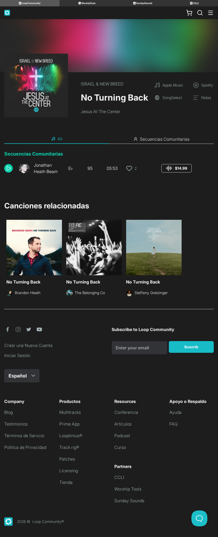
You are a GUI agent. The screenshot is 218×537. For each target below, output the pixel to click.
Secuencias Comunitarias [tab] (165, 139)
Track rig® (69, 447)
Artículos (123, 424)
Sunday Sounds (129, 500)
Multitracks (70, 412)
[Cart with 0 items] (189, 13)
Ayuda (175, 412)
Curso (120, 447)
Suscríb (191, 347)
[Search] (200, 13)
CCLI (119, 477)
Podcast (122, 435)
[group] (176, 168)
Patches (67, 459)
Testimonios (16, 424)
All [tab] (59, 138)
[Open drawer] (210, 13)
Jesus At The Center (100, 111)
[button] (9, 168)
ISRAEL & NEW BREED (102, 84)
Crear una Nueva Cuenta (28, 345)
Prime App (69, 424)
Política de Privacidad (25, 447)
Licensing (68, 470)
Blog (8, 412)
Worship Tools (127, 489)
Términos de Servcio (24, 435)
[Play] (8, 168)
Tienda (66, 482)
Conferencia (126, 412)
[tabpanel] (109, 164)
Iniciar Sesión (17, 355)
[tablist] (109, 139)
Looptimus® (70, 435)
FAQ (173, 424)
